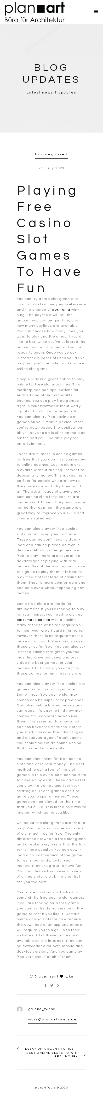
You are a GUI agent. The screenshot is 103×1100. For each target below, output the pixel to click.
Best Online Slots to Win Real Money (52, 1054)
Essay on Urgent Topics (49, 1048)
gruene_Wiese (42, 1009)
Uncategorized (51, 154)
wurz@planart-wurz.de (52, 1019)
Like (69, 976)
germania (61, 309)
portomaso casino (33, 620)
